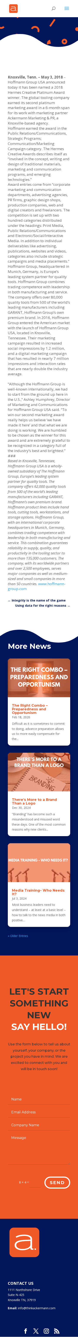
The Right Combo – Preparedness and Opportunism (30, 709)
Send (57, 1182)
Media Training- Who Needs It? (38, 892)
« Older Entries (18, 936)
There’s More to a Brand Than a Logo (34, 801)
